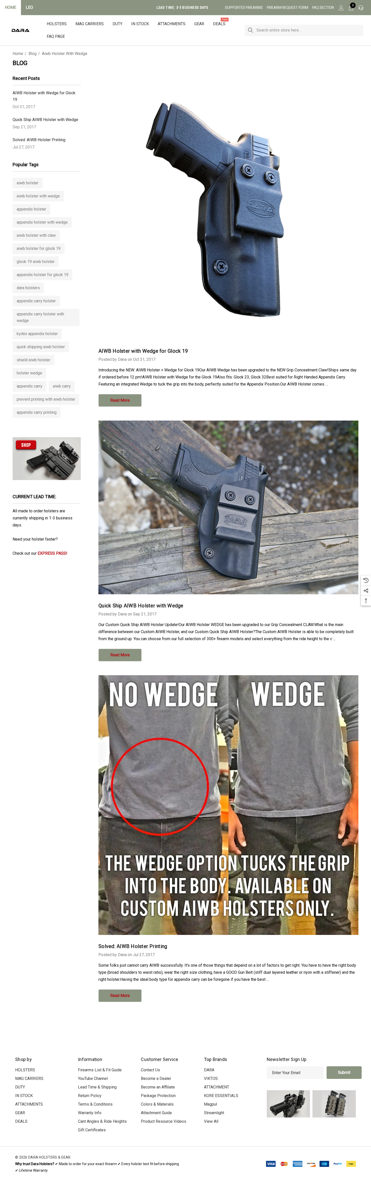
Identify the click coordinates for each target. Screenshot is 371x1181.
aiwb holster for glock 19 (39, 248)
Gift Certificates (92, 1130)
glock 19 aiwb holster (36, 261)
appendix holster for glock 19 (42, 274)
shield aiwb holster (33, 360)
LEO (29, 7)
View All (211, 1121)
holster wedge (29, 373)
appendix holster (31, 209)
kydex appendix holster (37, 333)
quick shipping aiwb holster (41, 346)
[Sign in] (341, 7)
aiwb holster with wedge (38, 196)
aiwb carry (62, 386)
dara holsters (28, 287)
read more (120, 400)
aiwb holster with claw (36, 235)
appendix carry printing (37, 412)
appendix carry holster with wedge (40, 317)
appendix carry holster (36, 301)
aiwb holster (27, 183)
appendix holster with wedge (42, 222)
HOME (10, 7)
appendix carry (29, 386)
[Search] (250, 30)
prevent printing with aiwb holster (46, 399)
